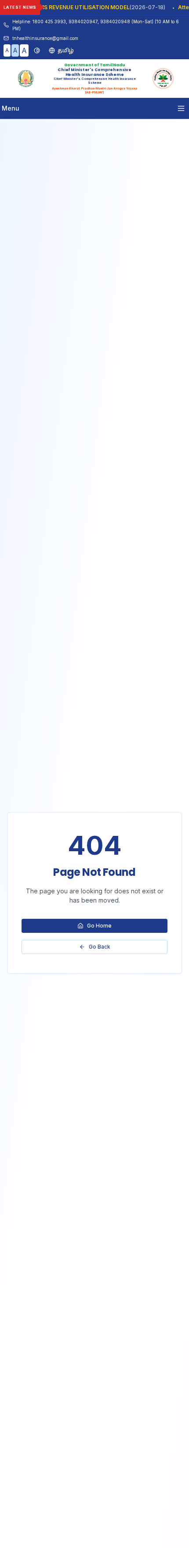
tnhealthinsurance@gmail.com (45, 38)
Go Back (99, 946)
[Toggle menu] (181, 108)
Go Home (99, 925)
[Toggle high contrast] (37, 50)
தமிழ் (66, 50)
